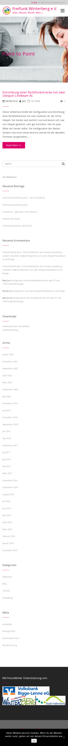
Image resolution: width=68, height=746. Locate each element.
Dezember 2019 (9, 403)
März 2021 (7, 382)
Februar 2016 (8, 536)
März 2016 (7, 529)
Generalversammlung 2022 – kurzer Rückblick (23, 197)
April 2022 (7, 375)
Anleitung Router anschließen (16, 326)
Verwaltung (7, 597)
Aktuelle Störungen (11, 218)
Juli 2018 (6, 431)
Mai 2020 (6, 396)
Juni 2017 (6, 459)
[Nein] (64, 737)
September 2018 (10, 424)
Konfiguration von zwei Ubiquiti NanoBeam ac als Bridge (38, 291)
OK (34, 740)
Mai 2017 (6, 466)
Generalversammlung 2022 (15, 204)
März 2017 (7, 473)
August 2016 (8, 494)
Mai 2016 (6, 515)
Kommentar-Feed (10, 638)
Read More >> (13, 145)
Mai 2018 (6, 438)
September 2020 (10, 389)
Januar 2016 (8, 543)
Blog (4, 583)
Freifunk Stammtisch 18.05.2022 (17, 225)
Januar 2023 (8, 354)
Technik (35, 101)
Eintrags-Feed (8, 631)
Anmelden (7, 624)
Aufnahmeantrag (10, 330)
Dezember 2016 (9, 480)
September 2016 (10, 487)
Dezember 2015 (9, 550)
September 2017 (10, 445)
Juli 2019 (6, 410)
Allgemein (7, 576)
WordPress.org (9, 645)
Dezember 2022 (9, 361)
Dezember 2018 (9, 417)
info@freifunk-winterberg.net (51, 2)
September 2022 (10, 368)
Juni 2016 (6, 508)
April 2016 (7, 522)
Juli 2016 (6, 501)
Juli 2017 (6, 452)
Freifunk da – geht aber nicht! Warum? (19, 211)
